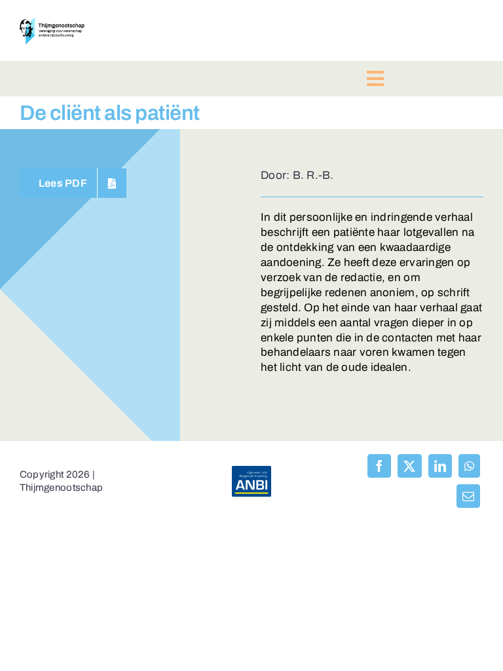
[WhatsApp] (469, 466)
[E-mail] (468, 496)
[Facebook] (379, 466)
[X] (409, 466)
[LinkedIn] (440, 466)
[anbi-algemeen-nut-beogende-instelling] (251, 471)
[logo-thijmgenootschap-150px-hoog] (52, 22)
